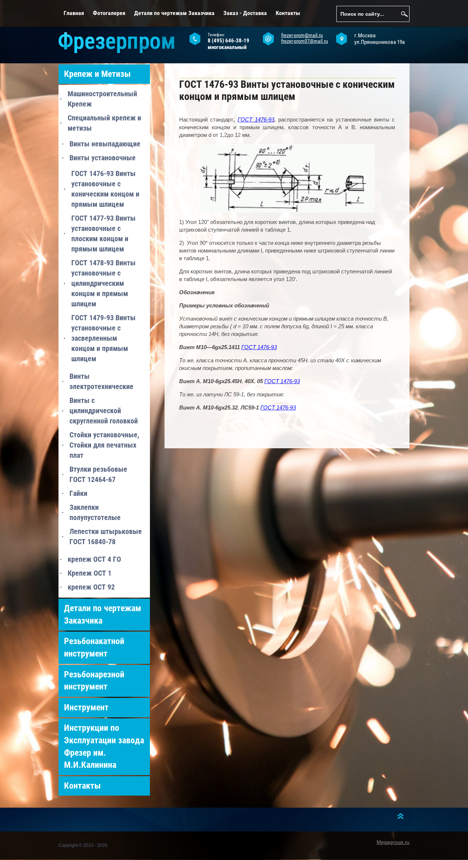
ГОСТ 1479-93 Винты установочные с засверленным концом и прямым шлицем (103, 338)
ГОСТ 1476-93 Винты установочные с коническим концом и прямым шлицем (105, 189)
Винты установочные (102, 157)
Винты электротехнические (101, 381)
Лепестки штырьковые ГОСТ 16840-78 (105, 536)
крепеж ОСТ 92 (91, 587)
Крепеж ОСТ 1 (90, 573)
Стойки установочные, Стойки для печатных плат (104, 445)
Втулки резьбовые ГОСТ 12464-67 (98, 474)
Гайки (78, 493)
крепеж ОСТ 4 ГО (94, 559)
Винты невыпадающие (104, 143)
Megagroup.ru (393, 842)
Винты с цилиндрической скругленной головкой (103, 410)
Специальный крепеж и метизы (104, 122)
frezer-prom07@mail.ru (304, 41)
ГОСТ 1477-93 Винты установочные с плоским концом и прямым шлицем (103, 233)
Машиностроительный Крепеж (102, 98)
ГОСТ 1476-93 (256, 119)
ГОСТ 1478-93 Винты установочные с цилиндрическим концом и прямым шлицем (103, 283)
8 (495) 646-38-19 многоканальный (228, 44)
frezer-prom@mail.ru (302, 35)
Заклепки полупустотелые (95, 512)
